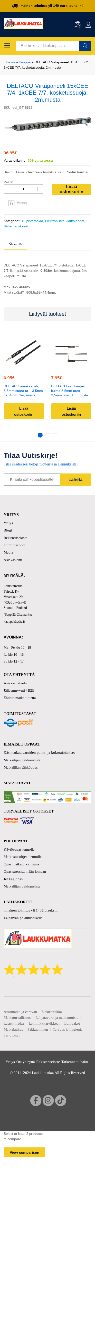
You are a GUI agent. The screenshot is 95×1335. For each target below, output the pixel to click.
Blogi (8, 530)
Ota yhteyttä (25, 1062)
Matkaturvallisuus (17, 1018)
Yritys (8, 523)
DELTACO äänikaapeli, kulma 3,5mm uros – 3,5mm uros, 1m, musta (69, 390)
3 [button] (54, 435)
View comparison (24, 1152)
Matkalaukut (13, 1029)
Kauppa (25, 62)
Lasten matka (14, 1023)
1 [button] (40, 435)
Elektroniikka (55, 221)
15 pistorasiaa (32, 221)
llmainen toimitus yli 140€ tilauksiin (31, 910)
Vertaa (22, 203)
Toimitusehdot (14, 545)
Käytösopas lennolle (19, 849)
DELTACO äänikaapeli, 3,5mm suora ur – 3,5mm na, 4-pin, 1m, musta (23, 390)
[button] (23, 367)
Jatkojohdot (75, 221)
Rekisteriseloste (15, 538)
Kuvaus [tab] (15, 244)
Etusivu (9, 62)
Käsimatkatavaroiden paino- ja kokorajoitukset (39, 753)
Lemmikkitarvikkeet (44, 1023)
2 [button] (47, 435)
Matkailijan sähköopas (21, 767)
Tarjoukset (11, 1035)
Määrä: (8, 182)
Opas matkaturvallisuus (21, 864)
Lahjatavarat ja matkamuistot (57, 1018)
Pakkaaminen (38, 1029)
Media (8, 552)
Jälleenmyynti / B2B (19, 690)
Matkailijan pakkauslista (22, 760)
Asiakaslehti (13, 560)
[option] (47, 124)
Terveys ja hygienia (68, 1029)
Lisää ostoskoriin (71, 189)
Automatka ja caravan (20, 1012)
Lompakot (72, 1023)
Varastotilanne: (15, 160)
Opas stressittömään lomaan (25, 871)
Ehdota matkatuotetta (20, 698)
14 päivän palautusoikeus (23, 918)
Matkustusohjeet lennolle (23, 857)
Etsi (85, 46)
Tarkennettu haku (74, 1062)
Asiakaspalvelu (15, 683)
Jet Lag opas (13, 879)
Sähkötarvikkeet (16, 226)
